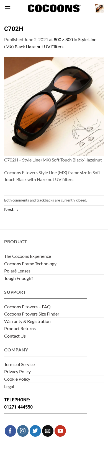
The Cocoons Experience (27, 256)
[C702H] (54, 105)
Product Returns (20, 328)
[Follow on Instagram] (23, 430)
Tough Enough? (18, 278)
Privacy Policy (17, 371)
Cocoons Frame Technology (30, 263)
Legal (9, 386)
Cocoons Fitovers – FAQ (27, 306)
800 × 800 (63, 39)
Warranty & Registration (27, 321)
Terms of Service (19, 364)
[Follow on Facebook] (10, 430)
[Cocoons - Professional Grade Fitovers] (54, 8)
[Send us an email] (47, 430)
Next (11, 209)
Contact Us (15, 335)
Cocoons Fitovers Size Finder (31, 313)
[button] (7, 8)
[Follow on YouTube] (60, 430)
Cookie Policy (17, 378)
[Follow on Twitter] (35, 430)
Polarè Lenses (17, 270)
